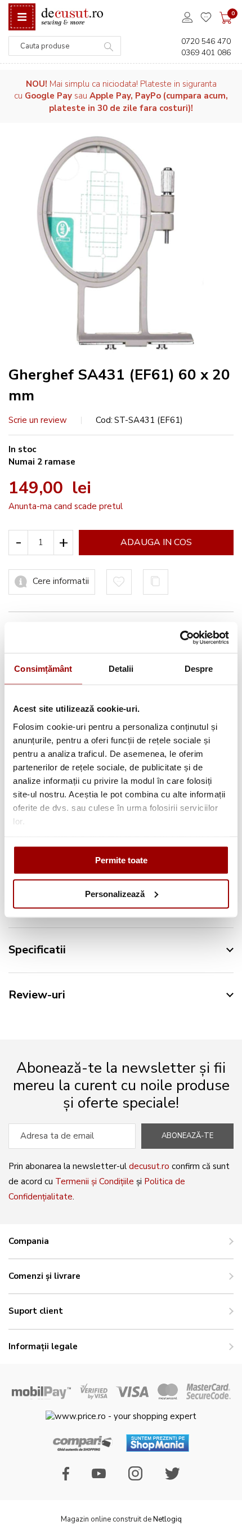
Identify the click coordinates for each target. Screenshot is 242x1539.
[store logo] (72, 17)
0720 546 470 (206, 41)
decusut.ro (149, 1166)
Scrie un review (37, 420)
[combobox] (64, 46)
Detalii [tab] (121, 668)
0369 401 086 (206, 52)
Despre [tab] (199, 668)
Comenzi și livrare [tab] (44, 1276)
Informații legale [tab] (43, 1346)
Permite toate (121, 860)
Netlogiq (167, 1519)
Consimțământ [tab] (43, 668)
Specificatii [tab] (37, 949)
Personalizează (115, 893)
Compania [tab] (28, 1241)
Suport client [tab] (35, 1311)
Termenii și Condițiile (94, 1181)
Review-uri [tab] (36, 994)
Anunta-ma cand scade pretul (65, 506)
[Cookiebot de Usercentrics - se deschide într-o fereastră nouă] (180, 637)
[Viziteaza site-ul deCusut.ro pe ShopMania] (157, 1449)
